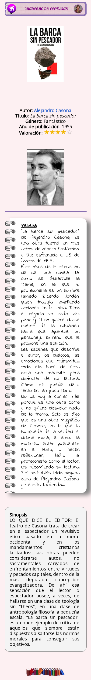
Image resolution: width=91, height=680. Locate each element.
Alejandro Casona (52, 110)
